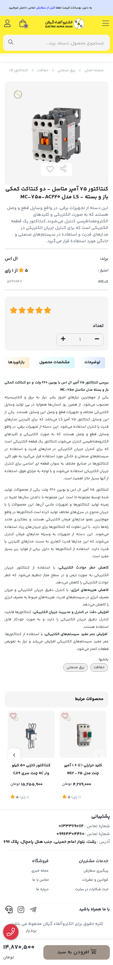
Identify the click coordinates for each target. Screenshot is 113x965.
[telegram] (33, 910)
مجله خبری (40, 871)
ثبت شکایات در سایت (91, 889)
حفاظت (42, 70)
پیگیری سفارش (95, 871)
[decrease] (97, 340)
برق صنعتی (66, 70)
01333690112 (71, 826)
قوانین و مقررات (95, 880)
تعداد (98, 326)
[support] (8, 910)
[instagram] (21, 910)
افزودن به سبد (73, 952)
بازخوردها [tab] (16, 362)
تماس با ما (40, 880)
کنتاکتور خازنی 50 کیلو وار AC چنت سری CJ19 (31, 769)
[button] (99, 755)
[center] (10, 43)
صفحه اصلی (94, 70)
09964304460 (70, 834)
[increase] (63, 340)
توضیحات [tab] (92, 362)
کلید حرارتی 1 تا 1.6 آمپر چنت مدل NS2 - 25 (83, 769)
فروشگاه (40, 861)
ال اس (11, 258)
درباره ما (42, 889)
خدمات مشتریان (93, 861)
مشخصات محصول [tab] (54, 362)
